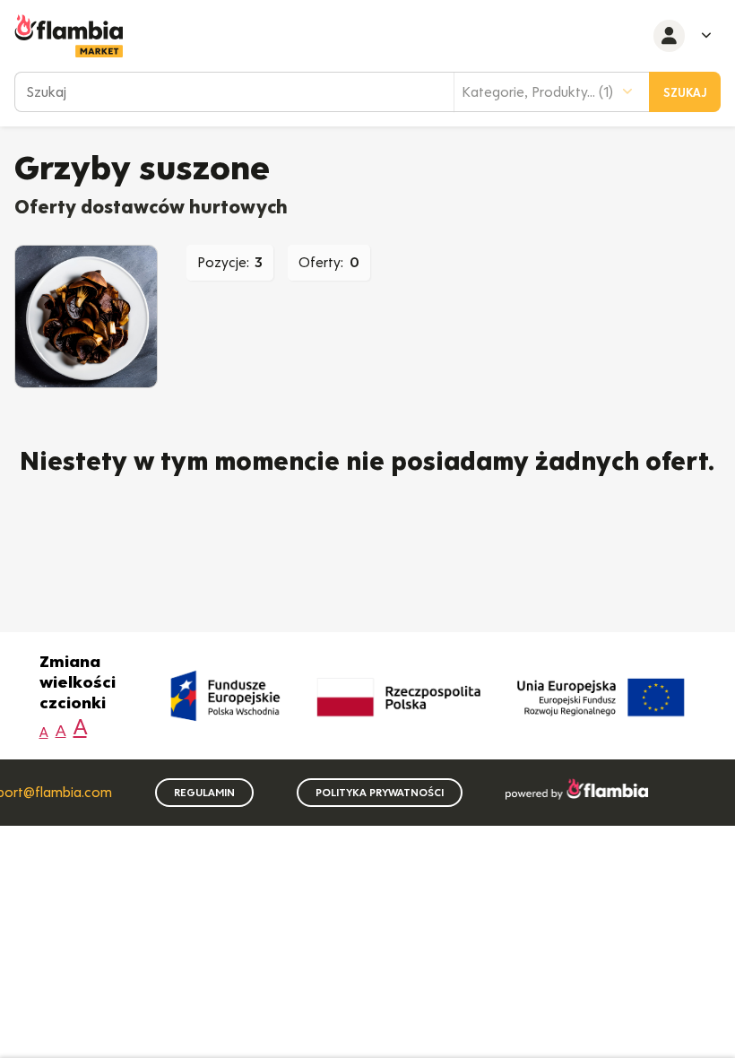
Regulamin (204, 792)
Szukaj (685, 92)
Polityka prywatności (380, 792)
